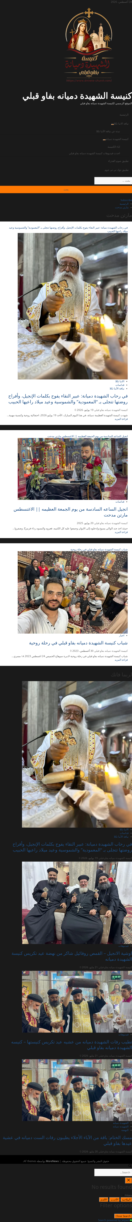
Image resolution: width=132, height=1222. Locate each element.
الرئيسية (124, 114)
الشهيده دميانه (121, 1126)
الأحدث (114, 1199)
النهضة (125, 1130)
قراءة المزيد (121, 418)
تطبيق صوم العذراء (118, 161)
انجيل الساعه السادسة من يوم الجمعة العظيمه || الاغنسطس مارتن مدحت (87, 436)
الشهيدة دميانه (121, 1122)
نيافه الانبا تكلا (121, 123)
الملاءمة (126, 1199)
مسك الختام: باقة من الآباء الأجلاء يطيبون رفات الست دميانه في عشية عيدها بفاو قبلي (67, 1140)
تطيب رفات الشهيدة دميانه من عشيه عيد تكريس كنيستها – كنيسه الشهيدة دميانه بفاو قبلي (71, 1045)
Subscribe (126, 200)
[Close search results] (128, 1181)
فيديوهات (123, 945)
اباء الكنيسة (114, 146)
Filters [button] (124, 1195)
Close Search (123, 1216)
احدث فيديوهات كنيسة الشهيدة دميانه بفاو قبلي (94, 153)
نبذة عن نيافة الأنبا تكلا (108, 131)
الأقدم (104, 1199)
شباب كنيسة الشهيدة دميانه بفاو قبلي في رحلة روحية (99, 549)
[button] (66, 107)
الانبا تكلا (119, 381)
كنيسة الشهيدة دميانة (117, 139)
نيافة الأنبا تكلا (117, 388)
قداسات (120, 385)
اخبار (121, 635)
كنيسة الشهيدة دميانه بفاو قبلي (77, 95)
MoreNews (52, 1161)
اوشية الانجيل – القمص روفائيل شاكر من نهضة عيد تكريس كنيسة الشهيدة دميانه (72, 956)
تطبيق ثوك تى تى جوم (117, 170)
